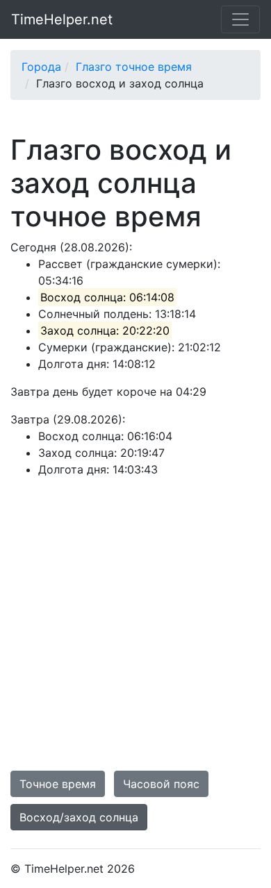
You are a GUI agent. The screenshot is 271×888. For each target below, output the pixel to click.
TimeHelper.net (62, 19)
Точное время (57, 784)
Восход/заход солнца (78, 817)
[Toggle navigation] (240, 19)
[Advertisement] (135, 624)
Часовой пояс (161, 784)
